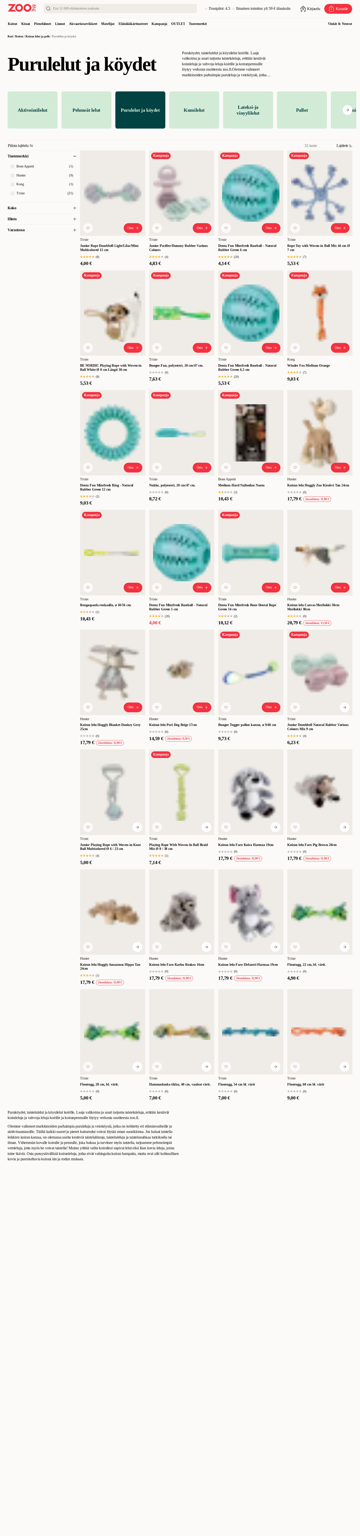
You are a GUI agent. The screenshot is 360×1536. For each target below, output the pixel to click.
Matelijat (108, 24)
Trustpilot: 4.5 (219, 9)
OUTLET (178, 24)
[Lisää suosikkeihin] (88, 228)
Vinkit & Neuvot (340, 24)
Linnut (60, 24)
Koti (10, 36)
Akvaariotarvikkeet (83, 24)
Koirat (12, 24)
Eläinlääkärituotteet (133, 24)
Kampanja (159, 24)
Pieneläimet (42, 24)
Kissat (25, 24)
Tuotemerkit (198, 24)
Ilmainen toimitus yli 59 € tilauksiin (263, 9)
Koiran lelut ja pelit (37, 36)
